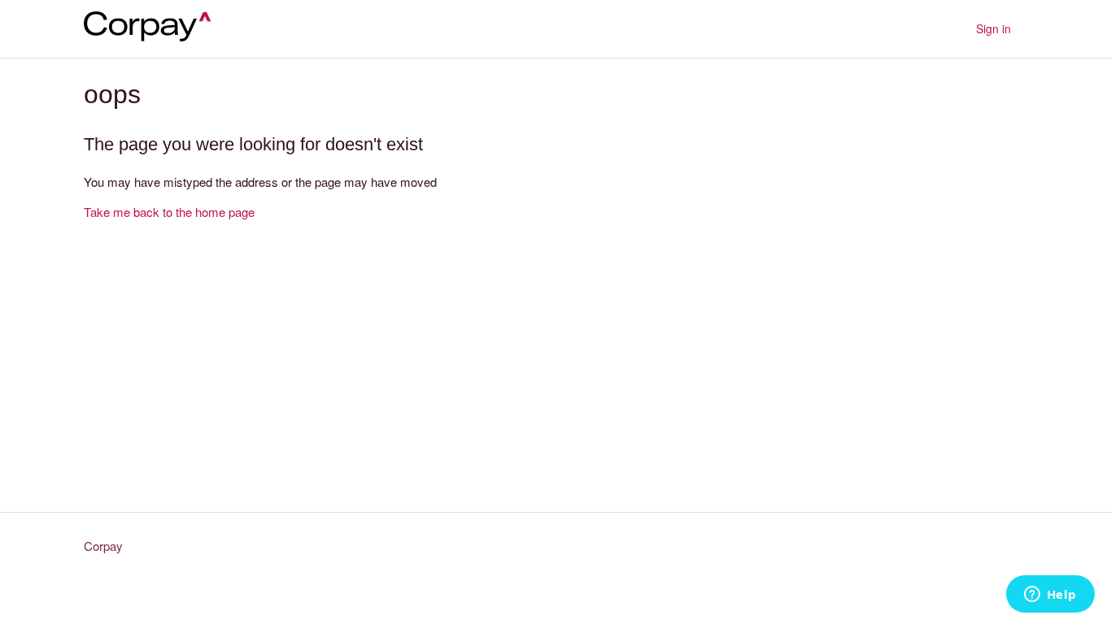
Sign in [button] (993, 28)
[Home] (154, 36)
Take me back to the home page (169, 211)
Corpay (103, 545)
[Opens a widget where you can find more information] (1050, 595)
